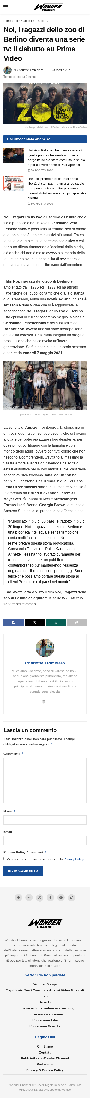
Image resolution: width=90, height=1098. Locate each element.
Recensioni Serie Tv (45, 1026)
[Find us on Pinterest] (18, 897)
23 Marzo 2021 (62, 70)
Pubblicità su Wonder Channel (45, 1058)
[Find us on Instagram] (29, 897)
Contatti (45, 1052)
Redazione (45, 1064)
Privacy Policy (74, 859)
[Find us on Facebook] (50, 897)
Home (7, 20)
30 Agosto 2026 (41, 170)
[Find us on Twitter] (39, 898)
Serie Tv (43, 20)
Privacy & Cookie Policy (45, 1070)
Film (45, 996)
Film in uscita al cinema (45, 1014)
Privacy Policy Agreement (25, 852)
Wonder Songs (45, 984)
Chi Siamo (45, 1046)
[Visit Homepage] (48, 7)
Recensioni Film (45, 1020)
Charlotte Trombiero (30, 70)
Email (9, 831)
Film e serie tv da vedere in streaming (45, 1008)
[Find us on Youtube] (61, 897)
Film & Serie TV (24, 20)
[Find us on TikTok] (71, 897)
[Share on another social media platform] (77, 622)
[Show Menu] (5, 7)
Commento (13, 753)
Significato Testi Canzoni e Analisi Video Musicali (45, 990)
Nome (9, 811)
